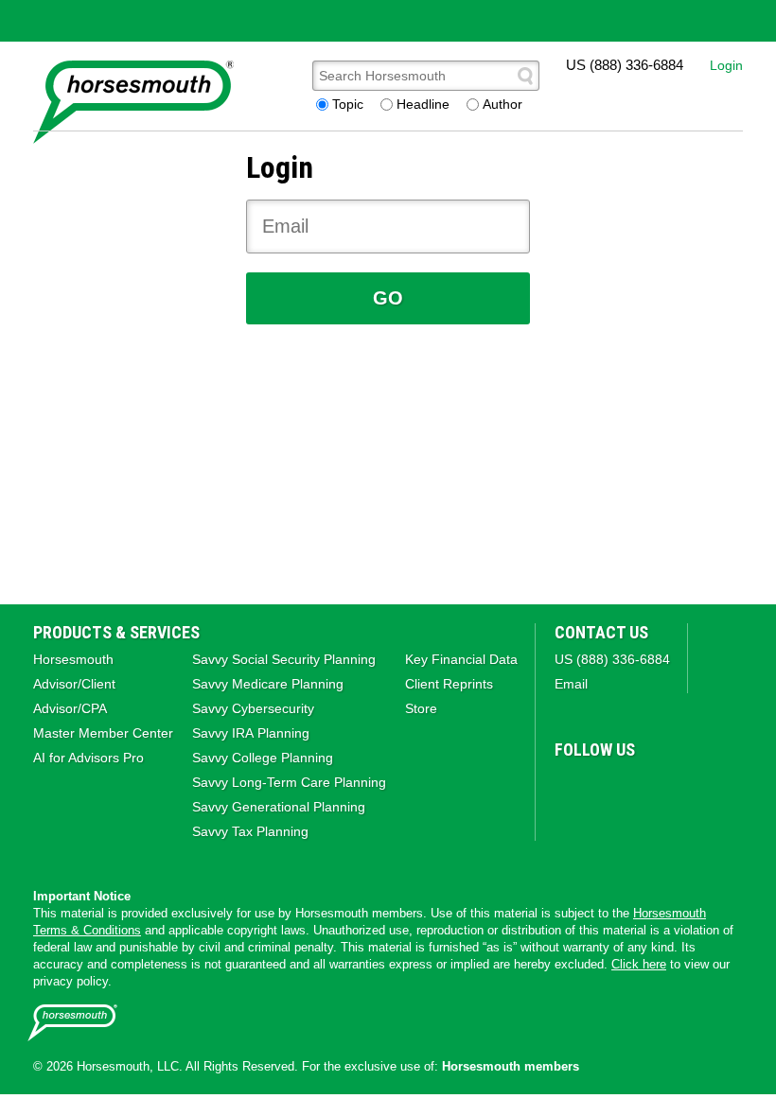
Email (571, 683)
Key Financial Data (461, 659)
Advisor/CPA (70, 708)
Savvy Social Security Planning (284, 659)
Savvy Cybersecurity (253, 708)
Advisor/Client (74, 683)
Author (502, 104)
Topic (347, 104)
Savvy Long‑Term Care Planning (289, 782)
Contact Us (601, 632)
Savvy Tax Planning (250, 831)
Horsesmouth (73, 659)
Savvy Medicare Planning (268, 683)
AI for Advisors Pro (88, 757)
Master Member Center (103, 733)
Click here (638, 964)
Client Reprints (449, 683)
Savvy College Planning (262, 757)
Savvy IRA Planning (250, 733)
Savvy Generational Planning (278, 806)
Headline (423, 104)
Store (421, 708)
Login (726, 65)
